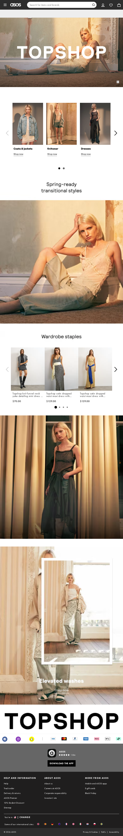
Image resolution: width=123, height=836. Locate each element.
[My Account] (103, 5)
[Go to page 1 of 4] (55, 407)
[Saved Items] (111, 5)
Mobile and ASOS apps (96, 783)
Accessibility (114, 832)
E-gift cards (90, 788)
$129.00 (51, 401)
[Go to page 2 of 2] (63, 168)
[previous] (7, 133)
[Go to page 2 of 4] (60, 407)
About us (48, 783)
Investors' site (50, 797)
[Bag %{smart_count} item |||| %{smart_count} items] (119, 5)
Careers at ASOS (52, 788)
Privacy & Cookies (90, 832)
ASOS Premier (10, 797)
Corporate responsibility (55, 793)
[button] (38, 824)
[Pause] (117, 81)
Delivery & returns (12, 793)
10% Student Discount (14, 802)
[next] (115, 133)
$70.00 (16, 401)
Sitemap (7, 807)
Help (6, 783)
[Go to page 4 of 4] (67, 407)
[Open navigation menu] (5, 5)
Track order (9, 788)
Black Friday (90, 793)
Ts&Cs (103, 832)
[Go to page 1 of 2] (59, 168)
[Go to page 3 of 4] (63, 407)
